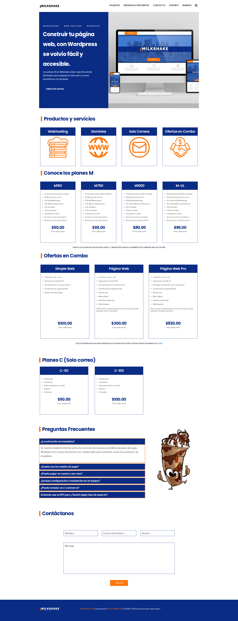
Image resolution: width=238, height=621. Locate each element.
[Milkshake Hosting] (49, 7)
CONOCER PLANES (58, 161)
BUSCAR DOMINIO (98, 161)
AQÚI (160, 343)
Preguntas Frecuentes (136, 5)
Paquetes (114, 5)
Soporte (173, 5)
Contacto (159, 5)
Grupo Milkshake (115, 609)
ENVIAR (119, 583)
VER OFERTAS (180, 161)
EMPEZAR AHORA (55, 89)
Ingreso (186, 5)
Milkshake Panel (87, 609)
